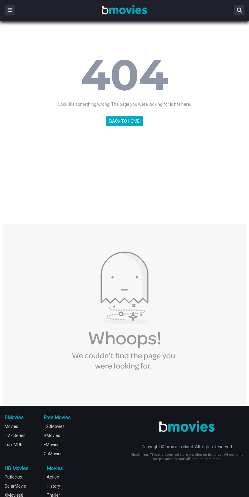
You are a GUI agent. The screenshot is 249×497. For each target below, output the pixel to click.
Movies (11, 426)
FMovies (52, 444)
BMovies (124, 10)
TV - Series (15, 435)
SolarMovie (15, 486)
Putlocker (14, 477)
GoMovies (53, 453)
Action (53, 477)
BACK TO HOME (124, 121)
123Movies (54, 426)
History (53, 486)
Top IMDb (13, 444)
